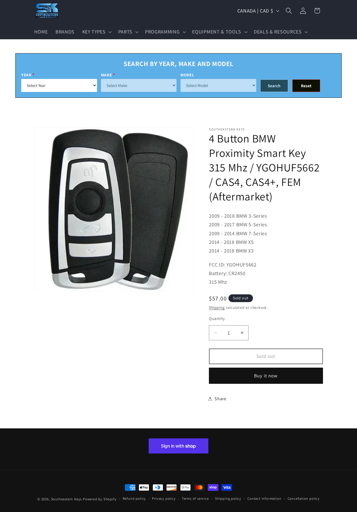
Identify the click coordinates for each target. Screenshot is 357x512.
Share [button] (220, 399)
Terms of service (195, 498)
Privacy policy (163, 498)
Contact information (264, 498)
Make (106, 74)
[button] (96, 32)
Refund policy (134, 498)
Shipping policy (228, 498)
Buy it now (266, 375)
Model (187, 74)
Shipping (217, 307)
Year (26, 74)
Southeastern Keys (66, 499)
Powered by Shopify (100, 499)
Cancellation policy (304, 498)
